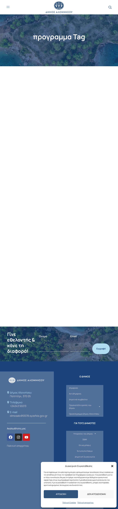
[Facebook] (10, 437)
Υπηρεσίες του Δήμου (83, 433)
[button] (112, 466)
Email (73, 336)
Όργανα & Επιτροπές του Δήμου (80, 406)
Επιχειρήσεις (85, 445)
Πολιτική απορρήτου (85, 502)
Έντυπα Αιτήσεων (85, 451)
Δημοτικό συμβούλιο (78, 399)
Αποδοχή (61, 494)
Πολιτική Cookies (69, 502)
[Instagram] (18, 437)
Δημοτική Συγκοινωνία (85, 456)
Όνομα (43, 336)
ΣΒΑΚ (84, 439)
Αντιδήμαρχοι (75, 393)
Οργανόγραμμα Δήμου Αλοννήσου (84, 414)
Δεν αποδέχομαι (96, 494)
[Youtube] (26, 437)
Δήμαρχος (73, 388)
